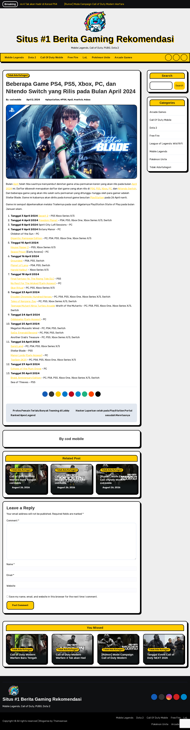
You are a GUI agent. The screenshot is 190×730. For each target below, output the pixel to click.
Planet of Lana (19, 265)
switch (79, 99)
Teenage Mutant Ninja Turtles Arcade (33, 305)
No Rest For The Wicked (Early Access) (33, 283)
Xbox (104, 188)
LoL (85, 57)
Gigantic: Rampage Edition (27, 238)
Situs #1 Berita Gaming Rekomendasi (95, 39)
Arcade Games (123, 57)
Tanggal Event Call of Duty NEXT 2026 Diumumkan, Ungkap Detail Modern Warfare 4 (162, 659)
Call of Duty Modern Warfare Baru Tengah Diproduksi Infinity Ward (25, 479)
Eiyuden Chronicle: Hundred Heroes (31, 296)
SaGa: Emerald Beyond (24, 332)
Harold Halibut (19, 269)
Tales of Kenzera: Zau (23, 301)
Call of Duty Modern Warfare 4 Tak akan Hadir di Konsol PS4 (70, 479)
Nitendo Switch (127, 188)
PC (110, 188)
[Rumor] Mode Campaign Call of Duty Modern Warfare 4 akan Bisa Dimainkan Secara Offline (118, 659)
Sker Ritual (17, 287)
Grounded (17, 260)
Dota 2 (32, 57)
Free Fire (73, 57)
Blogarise (44, 721)
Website (11, 585)
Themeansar (60, 721)
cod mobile (15, 99)
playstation (53, 99)
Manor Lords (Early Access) (26, 355)
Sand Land (17, 346)
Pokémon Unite (101, 57)
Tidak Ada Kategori (17, 75)
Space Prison (18, 251)
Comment (13, 520)
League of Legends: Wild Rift (166, 143)
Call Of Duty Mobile (51, 57)
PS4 (64, 99)
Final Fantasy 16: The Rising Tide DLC (32, 278)
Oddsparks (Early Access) (26, 319)
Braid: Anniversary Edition (26, 377)
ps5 (71, 99)
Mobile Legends (14, 57)
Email (10, 575)
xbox (87, 99)
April (16, 183)
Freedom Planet (48, 220)
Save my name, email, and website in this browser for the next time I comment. (53, 596)
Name (11, 564)
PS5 (98, 188)
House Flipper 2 (20, 247)
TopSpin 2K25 (19, 359)
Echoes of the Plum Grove (26, 368)
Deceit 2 (43, 215)
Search (167, 75)
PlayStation (97, 197)
